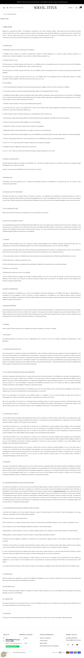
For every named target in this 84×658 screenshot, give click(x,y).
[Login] (76, 7)
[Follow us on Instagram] (72, 645)
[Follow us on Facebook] (68, 645)
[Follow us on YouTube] (77, 645)
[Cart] (80, 7)
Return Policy (43, 643)
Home (4, 14)
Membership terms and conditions (49, 646)
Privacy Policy (43, 640)
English (70, 7)
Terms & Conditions (45, 638)
